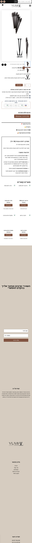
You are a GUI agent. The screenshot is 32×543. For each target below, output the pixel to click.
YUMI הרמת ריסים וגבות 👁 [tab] (23, 130)
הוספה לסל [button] (23, 205)
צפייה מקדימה (23, 197)
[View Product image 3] (27, 77)
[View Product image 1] (27, 64)
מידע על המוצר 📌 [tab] (25, 124)
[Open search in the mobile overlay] (23, 1)
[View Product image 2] (27, 70)
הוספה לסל (19, 85)
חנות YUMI (24, 64)
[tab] (16, 135)
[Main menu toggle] (30, 6)
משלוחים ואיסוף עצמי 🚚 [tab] (23, 133)
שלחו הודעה (16, 340)
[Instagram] (1, 1)
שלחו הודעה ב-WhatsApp (22, 116)
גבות (20, 64)
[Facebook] (4, 1)
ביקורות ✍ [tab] (27, 127)
